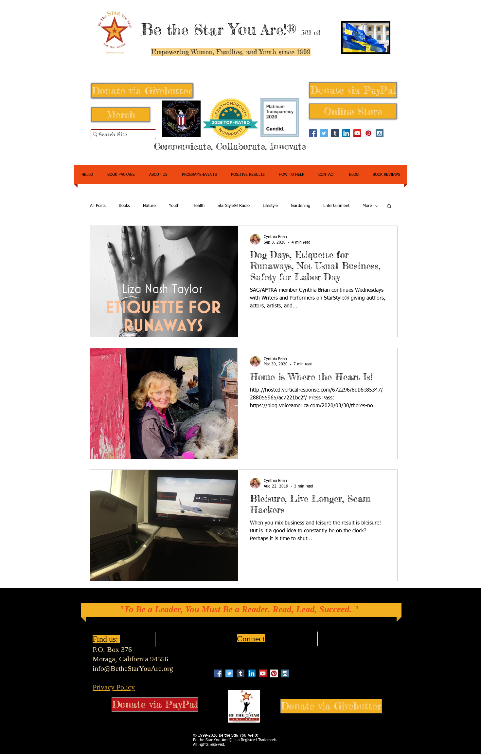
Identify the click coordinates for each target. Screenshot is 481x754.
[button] (389, 206)
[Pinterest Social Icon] (368, 133)
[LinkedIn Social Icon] (346, 133)
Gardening (300, 206)
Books (124, 206)
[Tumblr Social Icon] (335, 133)
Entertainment (336, 206)
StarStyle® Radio (234, 206)
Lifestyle (270, 206)
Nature (149, 206)
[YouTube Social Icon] (357, 133)
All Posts (98, 206)
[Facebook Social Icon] (313, 133)
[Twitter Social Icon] (324, 133)
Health (198, 206)
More (367, 206)
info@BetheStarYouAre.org (133, 668)
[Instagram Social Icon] (379, 133)
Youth (174, 206)
